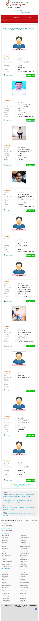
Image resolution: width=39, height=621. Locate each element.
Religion (3, 520)
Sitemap (12, 509)
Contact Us (5, 507)
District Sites (4, 20)
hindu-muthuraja (24, 538)
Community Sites (6, 502)
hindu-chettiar (5, 537)
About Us (5, 513)
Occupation (31, 520)
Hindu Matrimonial (29, 494)
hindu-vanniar (5, 551)
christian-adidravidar (25, 546)
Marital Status (20, 520)
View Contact (8, 75)
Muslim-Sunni (23, 562)
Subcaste (11, 520)
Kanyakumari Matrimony (10, 28)
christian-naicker (5, 557)
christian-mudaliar (24, 551)
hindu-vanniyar (5, 553)
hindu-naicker (23, 542)
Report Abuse (6, 509)
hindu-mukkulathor (24, 537)
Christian (6, 525)
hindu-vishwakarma (6, 555)
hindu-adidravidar (6, 535)
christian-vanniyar (6, 564)
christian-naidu (5, 559)
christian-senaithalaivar (7, 561)
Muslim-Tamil (23, 564)
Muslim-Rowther (24, 561)
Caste (6, 520)
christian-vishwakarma (7, 566)
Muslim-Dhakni (23, 557)
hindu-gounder (5, 538)
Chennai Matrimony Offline (9, 500)
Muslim (10, 525)
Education (26, 520)
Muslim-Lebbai (23, 559)
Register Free (12, 494)
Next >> (27, 486)
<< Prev (13, 484)
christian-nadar (23, 555)
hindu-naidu (22, 544)
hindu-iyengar (5, 540)
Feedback (15, 507)
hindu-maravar (5, 544)
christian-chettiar (24, 548)
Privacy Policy (22, 513)
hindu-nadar (23, 540)
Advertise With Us (21, 500)
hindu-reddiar (5, 548)
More (36, 520)
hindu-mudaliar (23, 535)
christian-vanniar (5, 562)
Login (7, 494)
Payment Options (26, 496)
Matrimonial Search (20, 494)
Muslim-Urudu (23, 566)
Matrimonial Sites (22, 28)
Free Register (29, 17)
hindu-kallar (4, 542)
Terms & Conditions (13, 513)
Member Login (18, 10)
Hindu (2, 525)
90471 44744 (27, 12)
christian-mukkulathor (25, 553)
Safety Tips (5, 515)
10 (22, 486)
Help (11, 507)
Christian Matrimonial (7, 496)
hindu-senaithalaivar (6, 550)
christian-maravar (24, 550)
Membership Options (16, 502)
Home (3, 17)
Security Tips (31, 513)
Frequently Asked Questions (26, 507)
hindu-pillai (4, 546)
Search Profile (17, 17)
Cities (15, 520)
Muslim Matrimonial (16, 496)
